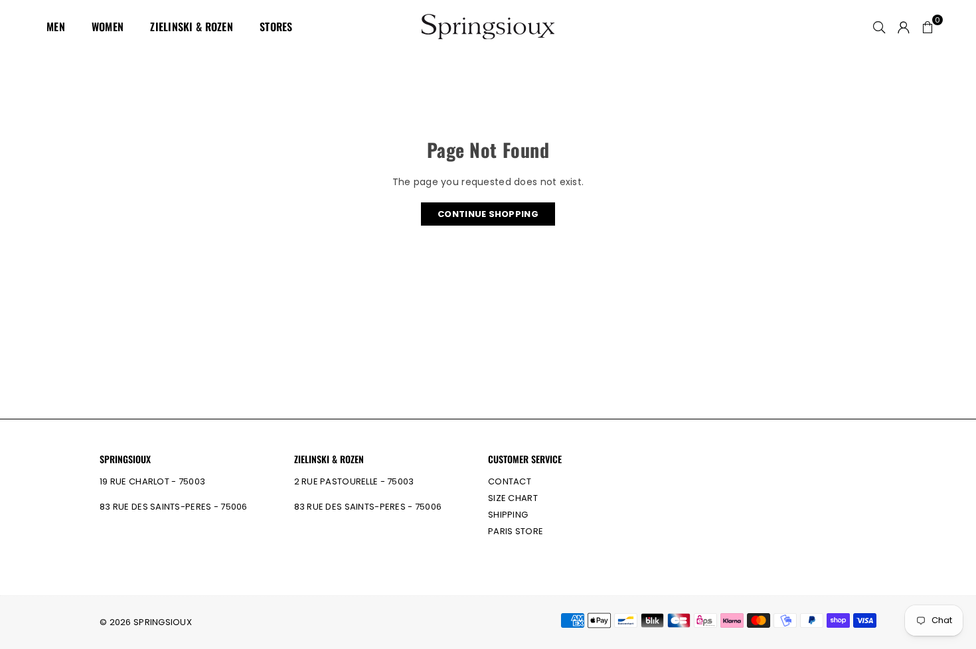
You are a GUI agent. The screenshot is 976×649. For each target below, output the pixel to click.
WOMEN (107, 27)
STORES (276, 27)
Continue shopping (488, 214)
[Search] (879, 26)
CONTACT (509, 481)
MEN (55, 27)
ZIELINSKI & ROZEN (191, 27)
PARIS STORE (515, 531)
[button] (927, 26)
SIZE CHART (513, 498)
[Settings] (904, 26)
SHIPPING (508, 514)
